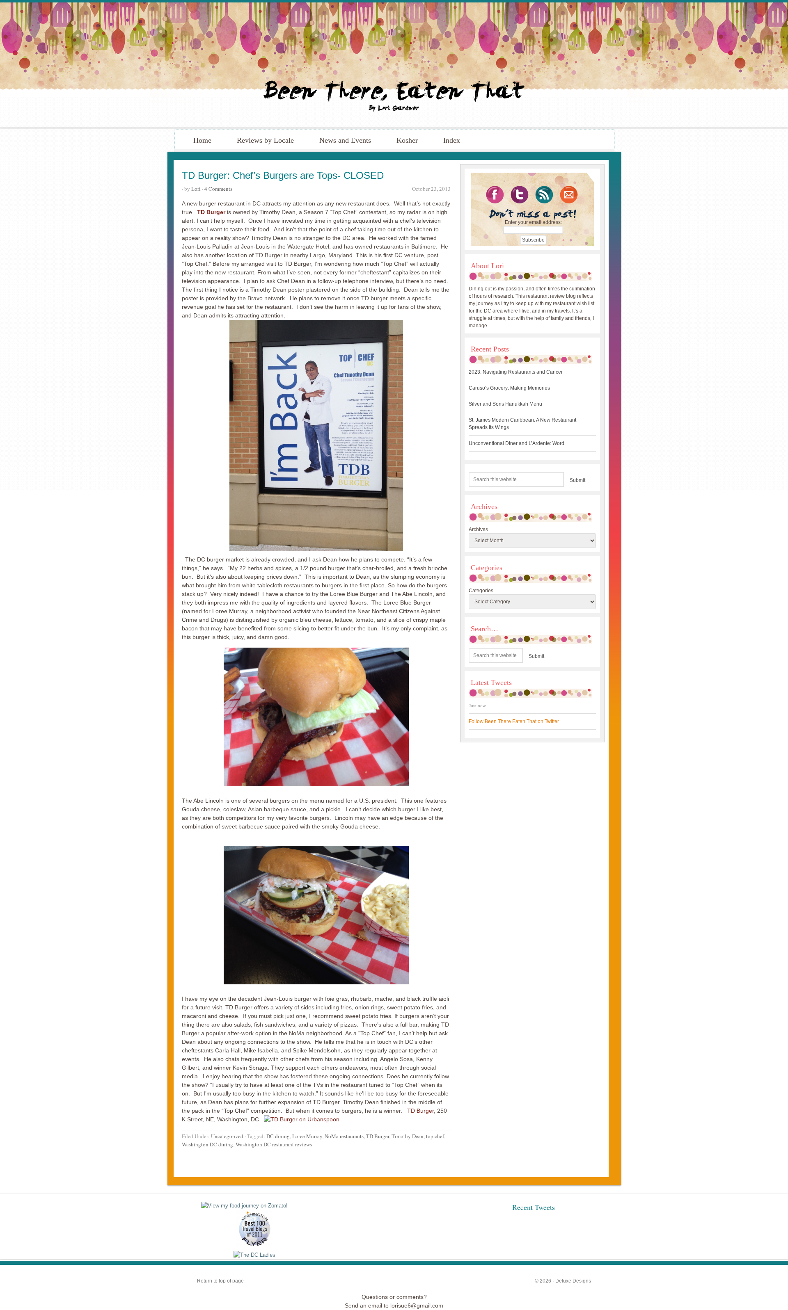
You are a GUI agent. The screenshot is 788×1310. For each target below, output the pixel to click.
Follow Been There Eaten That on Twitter (514, 721)
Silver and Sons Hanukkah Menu (505, 404)
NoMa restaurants (344, 1136)
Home (202, 140)
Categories (481, 590)
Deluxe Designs (573, 1281)
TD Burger (420, 1110)
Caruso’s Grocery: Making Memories (509, 388)
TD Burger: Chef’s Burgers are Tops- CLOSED (283, 175)
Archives (478, 529)
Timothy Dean (408, 1136)
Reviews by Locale (265, 140)
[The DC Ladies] (254, 1255)
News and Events (345, 140)
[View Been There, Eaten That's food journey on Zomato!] (244, 1206)
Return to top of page (220, 1281)
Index (451, 140)
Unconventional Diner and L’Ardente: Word (516, 443)
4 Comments (218, 188)
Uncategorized (227, 1136)
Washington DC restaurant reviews (274, 1144)
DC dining (278, 1136)
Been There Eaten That (394, 65)
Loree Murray (307, 1136)
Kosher (407, 140)
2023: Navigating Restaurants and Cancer (516, 372)
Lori (196, 188)
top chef (435, 1136)
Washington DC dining (207, 1144)
